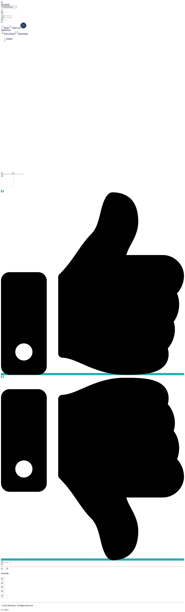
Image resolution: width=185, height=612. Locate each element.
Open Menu (92, 306)
